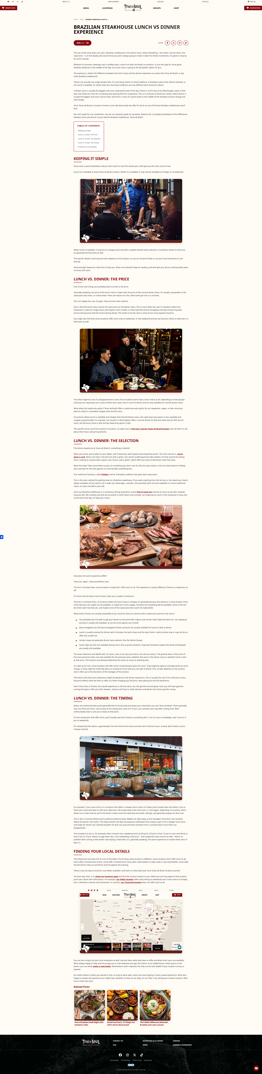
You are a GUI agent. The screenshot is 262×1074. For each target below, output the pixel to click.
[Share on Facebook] (167, 42)
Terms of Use (137, 1060)
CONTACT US (118, 1041)
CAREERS (176, 1041)
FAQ (114, 1045)
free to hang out (144, 492)
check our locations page (106, 876)
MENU (86, 8)
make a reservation (102, 966)
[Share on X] (173, 42)
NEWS (145, 1045)
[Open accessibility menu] (1, 537)
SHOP (176, 8)
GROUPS (157, 8)
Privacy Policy (125, 1060)
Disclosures (148, 1060)
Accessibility (114, 1060)
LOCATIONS (107, 8)
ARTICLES (205, 2)
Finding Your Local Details (87, 147)
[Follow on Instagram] (179, 42)
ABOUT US (65, 2)
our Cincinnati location (131, 882)
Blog (81, 19)
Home (76, 19)
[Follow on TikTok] (185, 42)
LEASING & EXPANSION (182, 1045)
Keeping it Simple (84, 131)
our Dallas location (124, 879)
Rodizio (105, 474)
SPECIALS (160, 2)
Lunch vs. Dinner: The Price (88, 135)
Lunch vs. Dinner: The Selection (89, 139)
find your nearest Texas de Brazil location (150, 429)
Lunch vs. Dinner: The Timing (88, 143)
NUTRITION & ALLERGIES (153, 1041)
